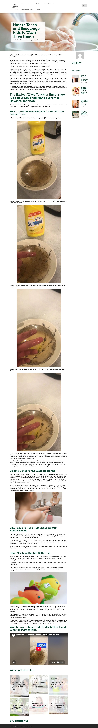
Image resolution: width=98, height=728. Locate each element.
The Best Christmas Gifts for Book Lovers (84, 113)
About (38, 9)
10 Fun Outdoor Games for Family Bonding (38, 683)
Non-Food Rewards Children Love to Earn (38, 703)
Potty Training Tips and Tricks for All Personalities (58, 684)
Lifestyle (30, 4)
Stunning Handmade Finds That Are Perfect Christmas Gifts (84, 90)
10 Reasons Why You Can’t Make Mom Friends (58, 704)
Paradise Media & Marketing (24, 726)
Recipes (38, 4)
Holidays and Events (27, 9)
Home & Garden (49, 4)
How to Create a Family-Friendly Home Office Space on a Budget (19, 685)
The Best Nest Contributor (22, 40)
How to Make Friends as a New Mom (19, 706)
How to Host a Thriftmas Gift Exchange (84, 102)
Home (22, 4)
